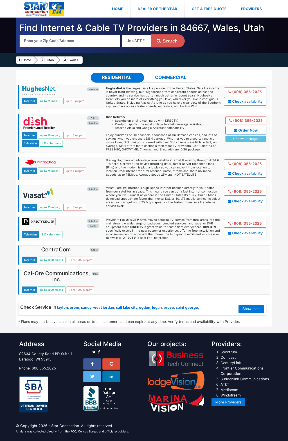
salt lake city (126, 307)
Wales (74, 60)
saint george (187, 307)
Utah (50, 60)
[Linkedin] (111, 376)
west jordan (103, 307)
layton (62, 307)
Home (121, 8)
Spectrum (228, 352)
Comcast (228, 357)
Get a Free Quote (209, 9)
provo (169, 307)
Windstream (230, 395)
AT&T (224, 384)
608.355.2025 (44, 368)
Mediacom (229, 389)
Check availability (247, 101)
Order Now (247, 130)
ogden (144, 307)
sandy (86, 307)
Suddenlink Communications (244, 379)
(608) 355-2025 (246, 92)
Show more (251, 309)
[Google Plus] (111, 364)
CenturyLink (230, 362)
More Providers (228, 402)
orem (74, 307)
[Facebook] (92, 364)
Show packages (247, 139)
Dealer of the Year (157, 9)
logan (157, 307)
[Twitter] (92, 376)
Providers (251, 9)
